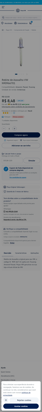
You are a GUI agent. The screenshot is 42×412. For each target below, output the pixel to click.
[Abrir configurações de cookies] (6, 400)
